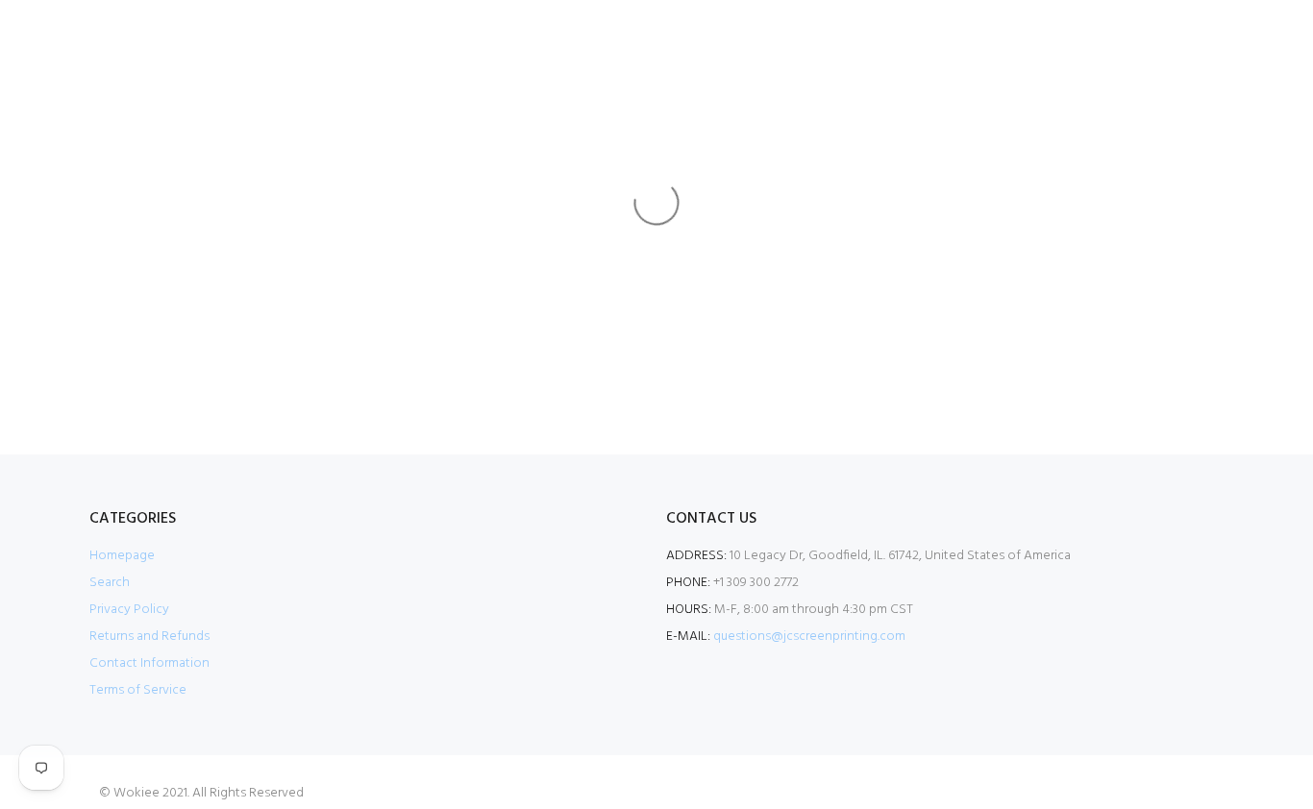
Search (109, 583)
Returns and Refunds (149, 636)
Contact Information (149, 663)
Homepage (122, 556)
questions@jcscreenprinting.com (809, 636)
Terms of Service (137, 690)
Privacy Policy (129, 610)
